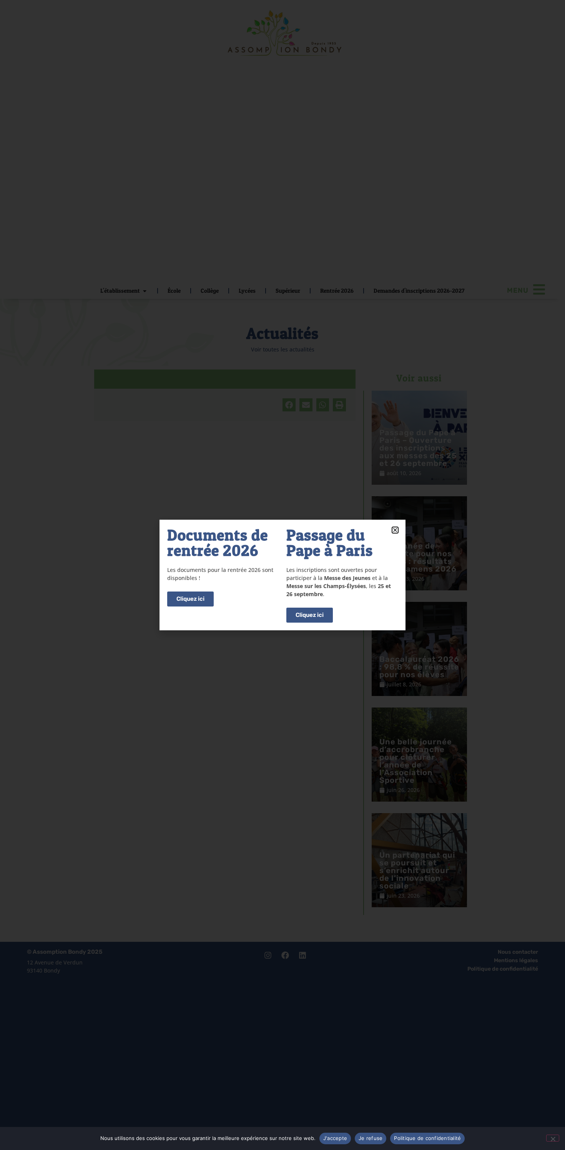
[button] (395, 530)
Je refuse (370, 1138)
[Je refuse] (552, 1138)
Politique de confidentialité (427, 1138)
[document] (282, 575)
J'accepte (335, 1138)
